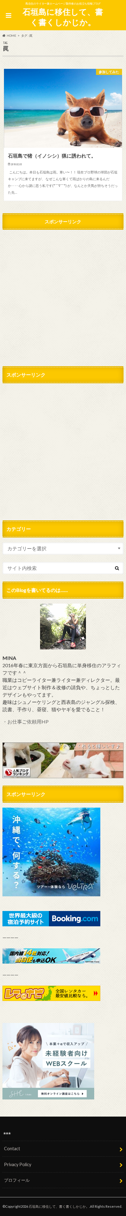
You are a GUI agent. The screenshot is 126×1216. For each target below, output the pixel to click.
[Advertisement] (63, 296)
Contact (12, 1148)
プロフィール (17, 1180)
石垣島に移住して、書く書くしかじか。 (63, 17)
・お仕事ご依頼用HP (25, 721)
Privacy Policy (17, 1164)
